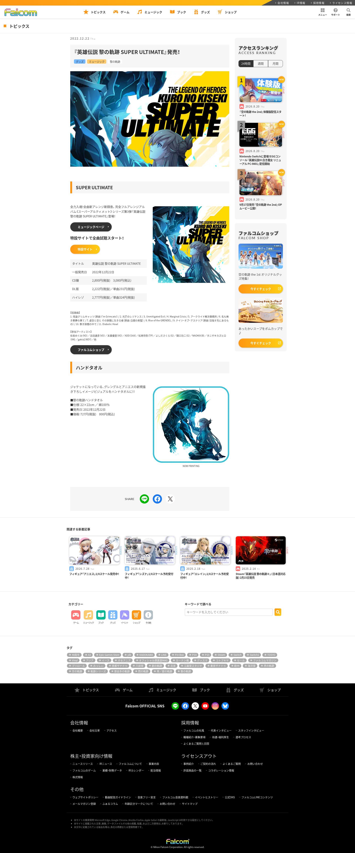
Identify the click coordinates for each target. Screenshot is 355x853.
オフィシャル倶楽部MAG (153, 660)
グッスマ (202, 660)
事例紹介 (188, 763)
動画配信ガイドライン (118, 797)
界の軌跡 (269, 665)
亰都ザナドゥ (119, 665)
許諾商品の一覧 (192, 770)
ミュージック (96, 61)
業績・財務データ (112, 770)
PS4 (194, 655)
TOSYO (271, 655)
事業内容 (154, 763)
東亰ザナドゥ (218, 665)
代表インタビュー (221, 730)
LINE (164, 655)
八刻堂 (139, 665)
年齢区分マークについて (139, 803)
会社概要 (77, 730)
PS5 (207, 655)
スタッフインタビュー (251, 730)
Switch (237, 655)
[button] (322, 12)
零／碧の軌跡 (164, 671)
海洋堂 (252, 665)
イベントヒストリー (206, 797)
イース (105, 660)
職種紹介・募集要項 (194, 737)
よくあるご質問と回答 (196, 743)
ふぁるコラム (110, 803)
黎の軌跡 (115, 61)
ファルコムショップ (91, 349)
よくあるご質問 (232, 763)
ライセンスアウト (199, 756)
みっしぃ (98, 665)
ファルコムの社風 (193, 730)
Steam (221, 655)
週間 (261, 63)
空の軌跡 (77, 671)
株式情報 (77, 777)
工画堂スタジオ (193, 665)
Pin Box (179, 655)
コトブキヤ (222, 660)
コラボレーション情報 (221, 770)
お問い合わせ (255, 763)
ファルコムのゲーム (84, 770)
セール (241, 660)
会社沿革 (94, 730)
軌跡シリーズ (98, 671)
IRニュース (105, 763)
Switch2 (254, 655)
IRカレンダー (136, 770)
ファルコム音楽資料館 (175, 797)
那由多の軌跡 (122, 671)
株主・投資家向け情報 (91, 756)
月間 (275, 63)
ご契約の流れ (208, 763)
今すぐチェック (260, 289)
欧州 (236, 665)
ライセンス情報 (342, 3)
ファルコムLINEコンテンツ (257, 797)
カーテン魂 (182, 660)
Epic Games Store (109, 655)
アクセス (111, 730)
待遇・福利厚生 (220, 737)
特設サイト (85, 249)
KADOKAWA (146, 655)
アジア (90, 660)
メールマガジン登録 (84, 803)
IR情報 (301, 3)
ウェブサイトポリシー (85, 797)
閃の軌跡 (143, 671)
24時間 (246, 63)
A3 (89, 655)
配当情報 (156, 770)
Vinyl (75, 660)
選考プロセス (243, 737)
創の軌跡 (157, 665)
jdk (129, 655)
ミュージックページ (91, 227)
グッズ (80, 61)
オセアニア (124, 660)
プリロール (78, 665)
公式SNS (230, 797)
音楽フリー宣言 (147, 797)
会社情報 (283, 3)
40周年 (76, 655)
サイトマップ (189, 803)
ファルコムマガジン (264, 660)
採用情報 (319, 3)
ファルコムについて (130, 763)
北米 (173, 665)
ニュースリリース (82, 763)
